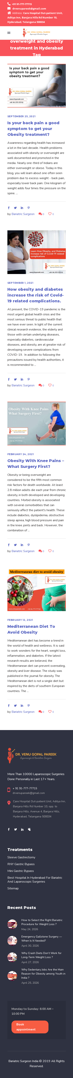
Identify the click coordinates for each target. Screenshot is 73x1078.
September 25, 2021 (21, 116)
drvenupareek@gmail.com (29, 8)
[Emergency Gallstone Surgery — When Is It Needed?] (13, 941)
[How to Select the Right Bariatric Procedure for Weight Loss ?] (13, 924)
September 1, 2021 (20, 282)
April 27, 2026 (30, 962)
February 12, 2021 (20, 619)
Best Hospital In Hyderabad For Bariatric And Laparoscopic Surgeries (34, 880)
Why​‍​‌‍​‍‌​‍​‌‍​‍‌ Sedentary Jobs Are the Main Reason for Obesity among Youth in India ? (43, 974)
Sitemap (13, 888)
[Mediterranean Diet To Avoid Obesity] (36, 589)
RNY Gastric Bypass (21, 864)
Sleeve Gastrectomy (21, 857)
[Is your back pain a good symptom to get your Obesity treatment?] (36, 86)
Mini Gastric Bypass (20, 871)
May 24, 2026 (29, 929)
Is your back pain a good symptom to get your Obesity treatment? (33, 129)
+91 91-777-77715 (22, 4)
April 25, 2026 (30, 983)
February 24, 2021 (20, 454)
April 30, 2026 (30, 946)
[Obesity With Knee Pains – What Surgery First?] (36, 423)
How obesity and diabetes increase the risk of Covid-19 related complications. (35, 295)
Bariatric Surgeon (22, 214)
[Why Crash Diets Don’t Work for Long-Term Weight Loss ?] (13, 957)
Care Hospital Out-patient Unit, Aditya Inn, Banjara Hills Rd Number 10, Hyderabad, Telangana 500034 (35, 17)
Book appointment (26, 1027)
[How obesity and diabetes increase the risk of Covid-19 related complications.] (36, 252)
